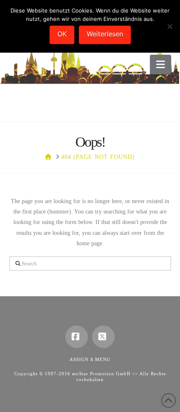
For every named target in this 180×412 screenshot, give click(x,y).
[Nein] (169, 26)
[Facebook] (76, 337)
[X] (103, 337)
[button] (160, 64)
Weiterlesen (105, 34)
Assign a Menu (90, 359)
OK (62, 34)
